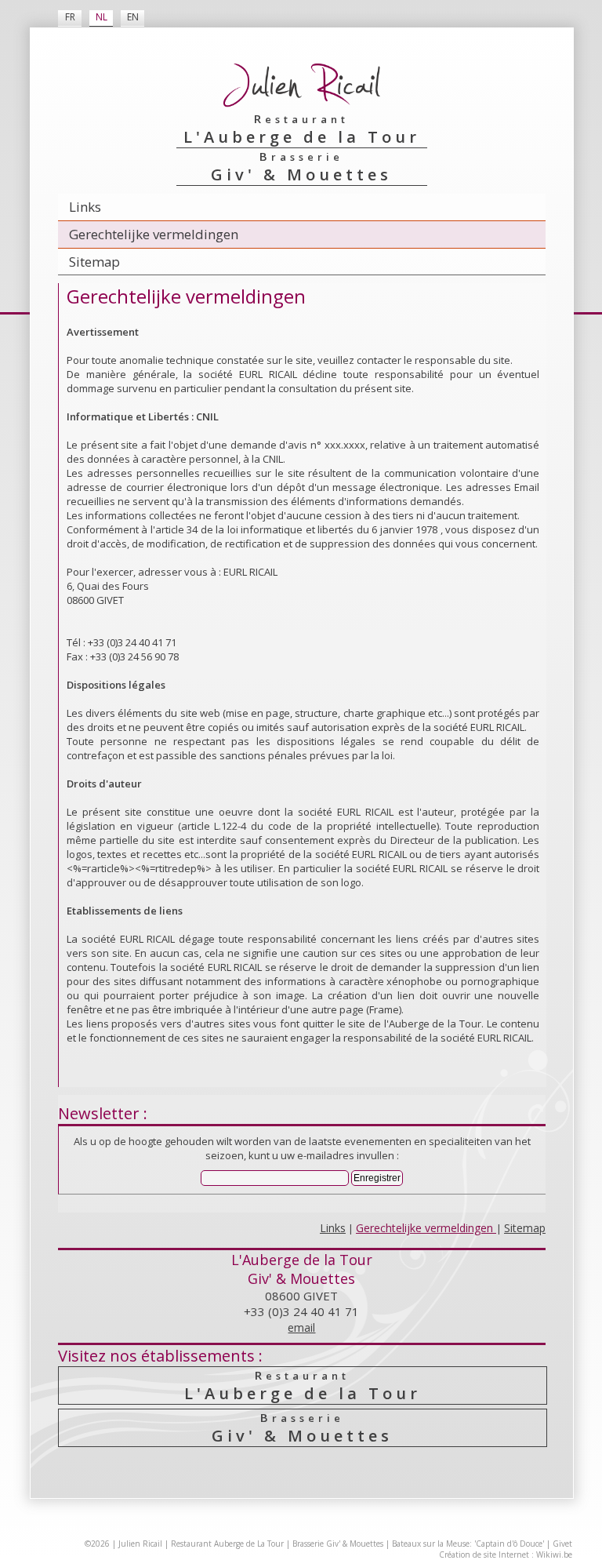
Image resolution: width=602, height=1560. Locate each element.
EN (133, 17)
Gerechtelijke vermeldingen (153, 234)
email (301, 1327)
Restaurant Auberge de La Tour (227, 1543)
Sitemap (94, 262)
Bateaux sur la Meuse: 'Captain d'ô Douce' (468, 1543)
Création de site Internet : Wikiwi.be (505, 1554)
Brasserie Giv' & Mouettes (337, 1543)
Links (85, 207)
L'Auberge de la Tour (302, 1385)
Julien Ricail (140, 1543)
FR (70, 17)
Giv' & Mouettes (302, 1427)
